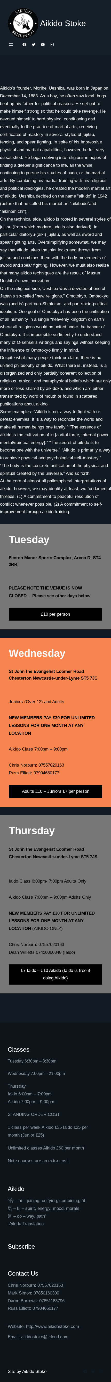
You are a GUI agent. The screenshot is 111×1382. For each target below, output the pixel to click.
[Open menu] (11, 44)
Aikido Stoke (63, 23)
